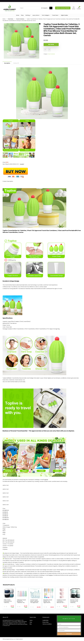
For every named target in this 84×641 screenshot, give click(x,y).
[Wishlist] (73, 7)
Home (17, 15)
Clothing (27, 15)
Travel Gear (55, 15)
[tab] (7, 63)
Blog (31, 624)
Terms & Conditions (47, 624)
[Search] (50, 8)
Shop (22, 15)
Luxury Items (35, 15)
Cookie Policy (45, 620)
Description (7, 63)
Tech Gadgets (45, 15)
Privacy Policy (45, 622)
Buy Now (51, 44)
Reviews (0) (16, 63)
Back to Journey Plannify (62, 8)
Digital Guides (64, 15)
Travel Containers (20, 19)
